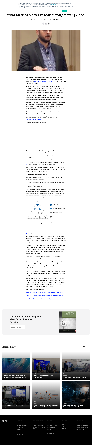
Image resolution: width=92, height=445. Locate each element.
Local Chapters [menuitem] (81, 431)
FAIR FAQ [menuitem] (49, 429)
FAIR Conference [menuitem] (81, 423)
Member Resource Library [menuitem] (66, 423)
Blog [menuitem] (63, 426)
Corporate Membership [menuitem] (82, 427)
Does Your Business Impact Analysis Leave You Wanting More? (45, 296)
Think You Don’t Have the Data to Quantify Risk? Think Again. (44, 292)
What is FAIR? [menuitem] (50, 423)
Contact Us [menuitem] (20, 434)
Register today (17, 327)
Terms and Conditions (22, 441)
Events (5, 373)
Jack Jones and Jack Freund (43, 81)
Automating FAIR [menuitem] (51, 427)
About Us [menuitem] (19, 420)
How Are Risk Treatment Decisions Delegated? (40, 299)
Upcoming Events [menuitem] (81, 429)
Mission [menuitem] (19, 423)
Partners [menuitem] (19, 431)
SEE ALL (85, 347)
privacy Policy (33, 441)
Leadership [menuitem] (20, 427)
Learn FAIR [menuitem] (50, 420)
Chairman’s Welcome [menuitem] (22, 425)
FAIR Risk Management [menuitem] (52, 425)
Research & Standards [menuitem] (37, 420)
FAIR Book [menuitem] (64, 428)
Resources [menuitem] (64, 420)
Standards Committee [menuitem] (37, 425)
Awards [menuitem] (19, 429)
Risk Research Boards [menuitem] (37, 423)
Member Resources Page (33, 119)
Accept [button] (65, 10)
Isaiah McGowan (55, 19)
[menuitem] (22, 441)
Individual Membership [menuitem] (83, 425)
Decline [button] (70, 10)
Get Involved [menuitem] (80, 420)
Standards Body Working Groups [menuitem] (38, 428)
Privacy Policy (53, 4)
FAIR (5, 372)
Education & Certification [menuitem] (50, 432)
